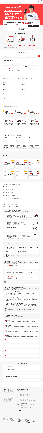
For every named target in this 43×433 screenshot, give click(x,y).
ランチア (26, 86)
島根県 (12, 195)
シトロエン (4, 91)
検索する (39, 56)
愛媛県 (6, 196)
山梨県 (6, 190)
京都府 (10, 193)
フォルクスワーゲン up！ (7, 175)
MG (31, 78)
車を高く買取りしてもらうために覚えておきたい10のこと (8, 391)
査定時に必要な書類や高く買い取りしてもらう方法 (7, 390)
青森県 (6, 187)
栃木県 (16, 189)
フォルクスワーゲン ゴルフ (32, 141)
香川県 (8, 196)
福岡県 (6, 198)
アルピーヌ (9, 91)
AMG (5, 86)
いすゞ (24, 405)
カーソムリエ (34, 421)
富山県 (12, 190)
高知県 (10, 196)
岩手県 (8, 187)
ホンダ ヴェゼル (18, 146)
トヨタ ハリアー (18, 145)
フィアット (37, 408)
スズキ (35, 404)
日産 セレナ (5, 146)
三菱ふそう (7, 98)
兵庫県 (8, 193)
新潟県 (10, 190)
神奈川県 (8, 189)
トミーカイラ (4, 98)
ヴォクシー (36, 120)
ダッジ (3, 81)
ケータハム (23, 81)
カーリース (19, 421)
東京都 (6, 189)
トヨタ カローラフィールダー (32, 146)
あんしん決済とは (21, 29)
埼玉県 (12, 189)
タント (22, 120)
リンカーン (6, 81)
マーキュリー (15, 81)
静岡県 (8, 192)
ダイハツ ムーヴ (31, 164)
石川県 (14, 190)
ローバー (23, 78)
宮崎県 (16, 198)
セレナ (9, 120)
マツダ (29, 404)
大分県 (14, 198)
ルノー (6, 91)
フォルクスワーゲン (27, 407)
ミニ (26, 408)
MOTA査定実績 (5, 123)
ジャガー (30, 78)
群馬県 (14, 189)
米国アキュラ (12, 78)
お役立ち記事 (26, 423)
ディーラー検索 (19, 420)
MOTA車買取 (11, 419)
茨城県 (18, 189)
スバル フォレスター (24, 146)
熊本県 (12, 198)
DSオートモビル (12, 91)
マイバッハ (14, 86)
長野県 (8, 190)
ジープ (24, 408)
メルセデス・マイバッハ (5, 87)
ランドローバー (26, 78)
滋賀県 (12, 193)
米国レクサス (4, 78)
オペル (3, 86)
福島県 (16, 187)
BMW (30, 407)
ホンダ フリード (18, 175)
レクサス (23, 404)
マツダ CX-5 (24, 145)
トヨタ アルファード (6, 145)
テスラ (5, 82)
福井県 (16, 190)
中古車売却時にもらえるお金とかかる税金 (6, 402)
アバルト (23, 86)
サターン (19, 81)
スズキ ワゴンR (5, 141)
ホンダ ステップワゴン (12, 145)
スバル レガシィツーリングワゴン (32, 147)
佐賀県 (8, 198)
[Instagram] (6, 429)
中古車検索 (19, 419)
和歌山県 (16, 193)
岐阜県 (10, 192)
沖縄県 (21, 401)
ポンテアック (12, 81)
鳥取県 (10, 195)
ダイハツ (37, 404)
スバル (31, 404)
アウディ (33, 407)
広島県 (8, 195)
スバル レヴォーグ (31, 145)
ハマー (3, 82)
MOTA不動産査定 (35, 419)
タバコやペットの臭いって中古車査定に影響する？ (7, 397)
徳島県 (12, 196)
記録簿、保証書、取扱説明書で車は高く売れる (7, 392)
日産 (25, 404)
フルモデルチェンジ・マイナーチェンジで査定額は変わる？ (8, 398)
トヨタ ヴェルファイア (12, 146)
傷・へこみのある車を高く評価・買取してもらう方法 (7, 399)
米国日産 (18, 78)
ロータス (37, 78)
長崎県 (10, 198)
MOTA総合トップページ (5, 419)
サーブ (23, 91)
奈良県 (14, 193)
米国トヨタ (16, 78)
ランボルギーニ (35, 86)
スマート (7, 86)
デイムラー (34, 78)
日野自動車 (27, 405)
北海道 (6, 186)
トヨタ (21, 404)
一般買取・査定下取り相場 (10, 123)
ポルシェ (35, 407)
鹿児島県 (18, 198)
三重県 (12, 192)
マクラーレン (26, 81)
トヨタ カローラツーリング (37, 145)
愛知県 (6, 192)
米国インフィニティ (8, 78)
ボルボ (28, 408)
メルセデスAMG (17, 86)
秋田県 (10, 187)
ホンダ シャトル (36, 146)
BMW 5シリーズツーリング (20, 164)
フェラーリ (28, 86)
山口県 (14, 195)
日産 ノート (18, 141)
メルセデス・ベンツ (22, 407)
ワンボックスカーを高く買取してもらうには (7, 401)
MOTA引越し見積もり (35, 420)
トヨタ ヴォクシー (6, 147)
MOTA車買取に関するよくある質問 (20, 411)
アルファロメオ (34, 408)
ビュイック (9, 81)
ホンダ (27, 404)
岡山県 (6, 195)
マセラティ (31, 86)
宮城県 (12, 187)
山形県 (14, 187)
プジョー (31, 408)
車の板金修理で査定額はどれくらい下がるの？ (7, 400)
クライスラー (21, 408)
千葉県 (10, 189)
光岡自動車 (21, 405)
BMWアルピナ (10, 86)
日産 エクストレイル (19, 147)
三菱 (33, 404)
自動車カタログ (27, 419)
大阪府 (6, 193)
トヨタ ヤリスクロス (7, 164)
